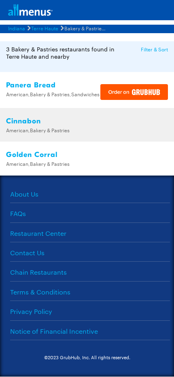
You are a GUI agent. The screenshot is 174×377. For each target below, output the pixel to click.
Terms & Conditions (40, 292)
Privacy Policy (31, 311)
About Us (24, 194)
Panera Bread (31, 85)
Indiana (16, 28)
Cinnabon (23, 121)
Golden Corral (31, 154)
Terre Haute (44, 28)
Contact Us (27, 252)
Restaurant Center (38, 233)
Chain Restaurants (38, 272)
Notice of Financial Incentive (54, 331)
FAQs (18, 213)
